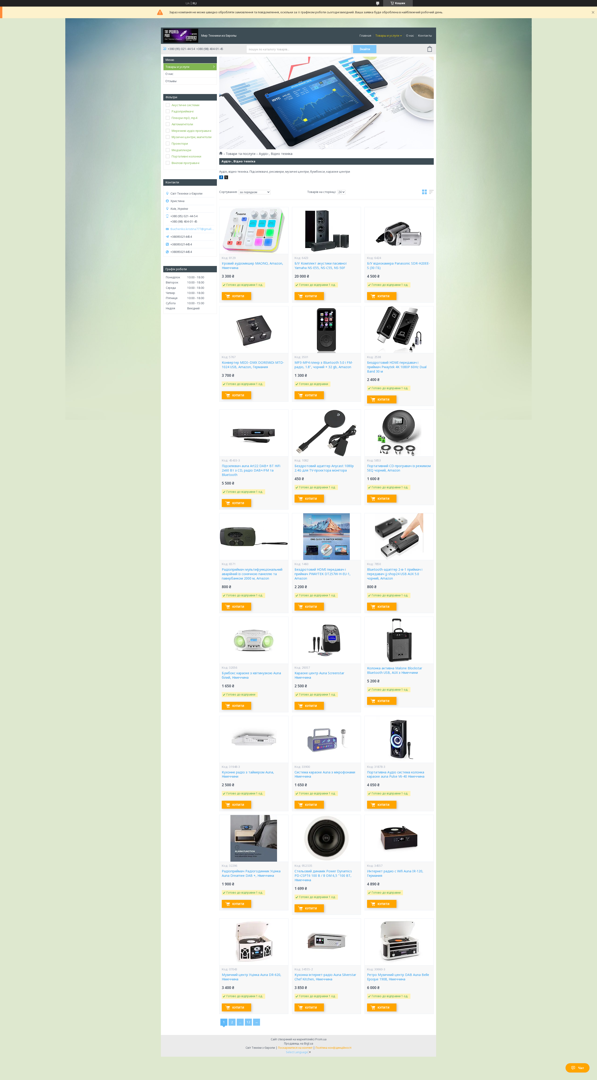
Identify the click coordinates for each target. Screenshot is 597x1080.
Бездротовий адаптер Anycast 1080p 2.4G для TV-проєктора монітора (324, 468)
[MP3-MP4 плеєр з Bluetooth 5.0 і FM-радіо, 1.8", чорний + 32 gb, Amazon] (326, 329)
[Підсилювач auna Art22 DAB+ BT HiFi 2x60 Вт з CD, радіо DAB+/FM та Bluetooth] (253, 433)
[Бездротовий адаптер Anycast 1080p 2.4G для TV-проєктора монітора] (326, 433)
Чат (581, 1068)
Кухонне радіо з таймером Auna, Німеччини (248, 774)
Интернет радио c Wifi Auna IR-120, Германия (395, 873)
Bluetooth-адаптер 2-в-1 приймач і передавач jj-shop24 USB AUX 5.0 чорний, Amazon (394, 573)
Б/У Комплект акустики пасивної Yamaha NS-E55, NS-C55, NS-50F (321, 265)
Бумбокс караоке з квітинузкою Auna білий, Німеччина (251, 675)
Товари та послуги (240, 154)
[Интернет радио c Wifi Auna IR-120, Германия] (399, 838)
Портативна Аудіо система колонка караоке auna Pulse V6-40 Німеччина (395, 774)
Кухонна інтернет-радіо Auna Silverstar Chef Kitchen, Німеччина (325, 977)
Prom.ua (320, 1039)
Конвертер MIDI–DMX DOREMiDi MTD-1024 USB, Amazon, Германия (253, 364)
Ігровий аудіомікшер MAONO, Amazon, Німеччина (252, 265)
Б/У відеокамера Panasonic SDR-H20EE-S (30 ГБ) (398, 265)
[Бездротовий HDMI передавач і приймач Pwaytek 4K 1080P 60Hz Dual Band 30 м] (399, 329)
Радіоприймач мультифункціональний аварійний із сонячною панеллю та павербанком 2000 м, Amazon (252, 573)
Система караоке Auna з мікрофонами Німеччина (325, 774)
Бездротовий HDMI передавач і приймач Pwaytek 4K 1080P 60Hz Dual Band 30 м (397, 367)
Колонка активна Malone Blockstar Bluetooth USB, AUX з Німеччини (394, 670)
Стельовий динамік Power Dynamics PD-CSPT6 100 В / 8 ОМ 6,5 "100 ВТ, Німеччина (323, 875)
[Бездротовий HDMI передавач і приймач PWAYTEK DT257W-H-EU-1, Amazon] (326, 536)
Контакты (425, 35)
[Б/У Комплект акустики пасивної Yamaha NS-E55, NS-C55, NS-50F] (326, 230)
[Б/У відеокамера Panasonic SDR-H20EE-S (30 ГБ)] (399, 230)
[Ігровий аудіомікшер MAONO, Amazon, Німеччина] (253, 230)
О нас (410, 35)
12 (248, 1022)
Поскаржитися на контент (295, 1048)
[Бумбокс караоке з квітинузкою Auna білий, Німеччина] (253, 640)
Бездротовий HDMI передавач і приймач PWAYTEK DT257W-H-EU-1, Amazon (323, 573)
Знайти (365, 49)
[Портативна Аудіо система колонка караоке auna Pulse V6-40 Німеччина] (399, 739)
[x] (226, 178)
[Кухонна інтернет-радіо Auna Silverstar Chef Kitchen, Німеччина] (326, 942)
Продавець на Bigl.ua (298, 1043)
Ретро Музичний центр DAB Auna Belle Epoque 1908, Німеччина (398, 977)
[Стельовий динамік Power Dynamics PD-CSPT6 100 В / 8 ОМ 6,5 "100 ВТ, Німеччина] (326, 838)
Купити (238, 296)
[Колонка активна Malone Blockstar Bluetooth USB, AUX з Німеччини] (399, 640)
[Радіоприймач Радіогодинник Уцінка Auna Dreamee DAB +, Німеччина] (253, 838)
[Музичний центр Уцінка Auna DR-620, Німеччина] (253, 942)
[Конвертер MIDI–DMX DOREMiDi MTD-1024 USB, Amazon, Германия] (253, 329)
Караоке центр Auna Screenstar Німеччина (319, 675)
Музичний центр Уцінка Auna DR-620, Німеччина (251, 977)
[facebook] (221, 178)
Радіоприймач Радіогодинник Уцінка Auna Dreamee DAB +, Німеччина (251, 873)
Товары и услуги (387, 35)
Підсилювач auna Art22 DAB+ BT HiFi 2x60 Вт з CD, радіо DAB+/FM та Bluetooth (251, 470)
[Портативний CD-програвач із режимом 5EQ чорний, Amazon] (399, 433)
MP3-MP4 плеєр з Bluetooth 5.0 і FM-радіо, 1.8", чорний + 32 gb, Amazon (324, 364)
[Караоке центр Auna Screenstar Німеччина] (326, 640)
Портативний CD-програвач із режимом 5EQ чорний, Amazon (399, 468)
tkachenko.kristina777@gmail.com (192, 229)
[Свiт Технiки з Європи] (180, 35)
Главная (365, 35)
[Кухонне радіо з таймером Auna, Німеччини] (253, 739)
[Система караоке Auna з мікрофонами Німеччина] (326, 739)
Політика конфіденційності (333, 1048)
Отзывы (171, 81)
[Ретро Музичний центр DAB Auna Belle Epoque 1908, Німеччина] (399, 942)
